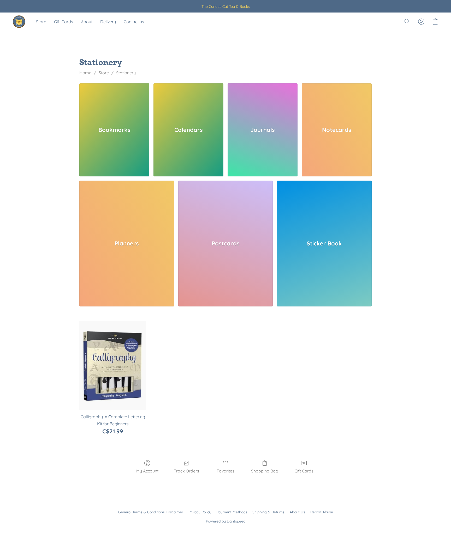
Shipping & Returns (268, 512)
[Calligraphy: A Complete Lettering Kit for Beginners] (112, 365)
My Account (147, 470)
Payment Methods (231, 512)
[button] (19, 21)
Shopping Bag (264, 470)
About (86, 21)
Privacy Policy (199, 512)
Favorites (225, 470)
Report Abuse (321, 512)
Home (85, 72)
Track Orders (186, 470)
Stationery (126, 72)
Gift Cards (63, 21)
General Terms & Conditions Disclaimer (150, 512)
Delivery (108, 21)
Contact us (134, 21)
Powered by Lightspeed (225, 521)
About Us (297, 512)
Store (41, 21)
